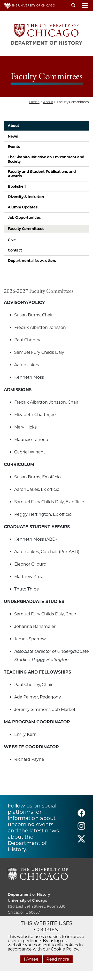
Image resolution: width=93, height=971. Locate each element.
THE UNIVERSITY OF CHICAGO (33, 5)
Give (12, 239)
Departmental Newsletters (32, 260)
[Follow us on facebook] (81, 815)
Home (34, 102)
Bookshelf (17, 186)
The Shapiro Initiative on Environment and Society (46, 159)
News (13, 136)
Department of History (29, 894)
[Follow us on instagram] (81, 828)
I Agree (31, 959)
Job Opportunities (24, 217)
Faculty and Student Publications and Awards (42, 173)
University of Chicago (27, 900)
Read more (57, 959)
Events (14, 146)
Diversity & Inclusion (26, 196)
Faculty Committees (26, 228)
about (48, 102)
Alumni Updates (22, 207)
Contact (15, 250)
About (13, 125)
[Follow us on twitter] (81, 841)
